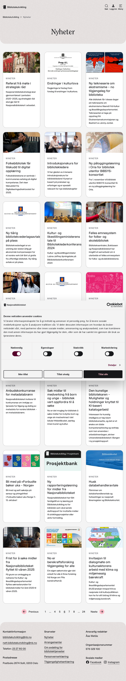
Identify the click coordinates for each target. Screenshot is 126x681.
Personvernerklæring (56, 656)
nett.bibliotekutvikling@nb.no (20, 642)
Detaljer (112, 365)
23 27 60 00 (19, 648)
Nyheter (49, 637)
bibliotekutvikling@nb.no (17, 637)
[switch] (47, 353)
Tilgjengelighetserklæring (59, 661)
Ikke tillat (23, 374)
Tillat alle (103, 374)
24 (83, 611)
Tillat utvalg (63, 374)
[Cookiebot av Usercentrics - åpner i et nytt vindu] (109, 305)
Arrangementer (53, 642)
